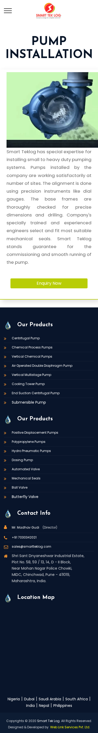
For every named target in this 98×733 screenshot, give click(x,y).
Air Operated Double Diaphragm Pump (42, 365)
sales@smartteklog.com (31, 546)
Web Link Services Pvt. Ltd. (70, 727)
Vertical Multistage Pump (31, 375)
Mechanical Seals (26, 478)
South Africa (76, 699)
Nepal (44, 705)
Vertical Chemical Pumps (32, 356)
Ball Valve (19, 487)
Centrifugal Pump (26, 338)
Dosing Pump (22, 460)
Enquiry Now (49, 283)
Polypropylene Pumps (28, 441)
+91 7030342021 (24, 537)
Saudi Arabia (50, 699)
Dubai (29, 699)
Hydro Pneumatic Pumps (31, 451)
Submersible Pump (29, 402)
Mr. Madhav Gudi (26, 527)
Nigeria (14, 699)
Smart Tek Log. (48, 721)
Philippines (62, 705)
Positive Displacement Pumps (35, 432)
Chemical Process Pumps (32, 347)
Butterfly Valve (25, 496)
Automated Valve (26, 469)
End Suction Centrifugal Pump (36, 393)
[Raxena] (49, 10)
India (30, 705)
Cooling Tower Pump (28, 384)
